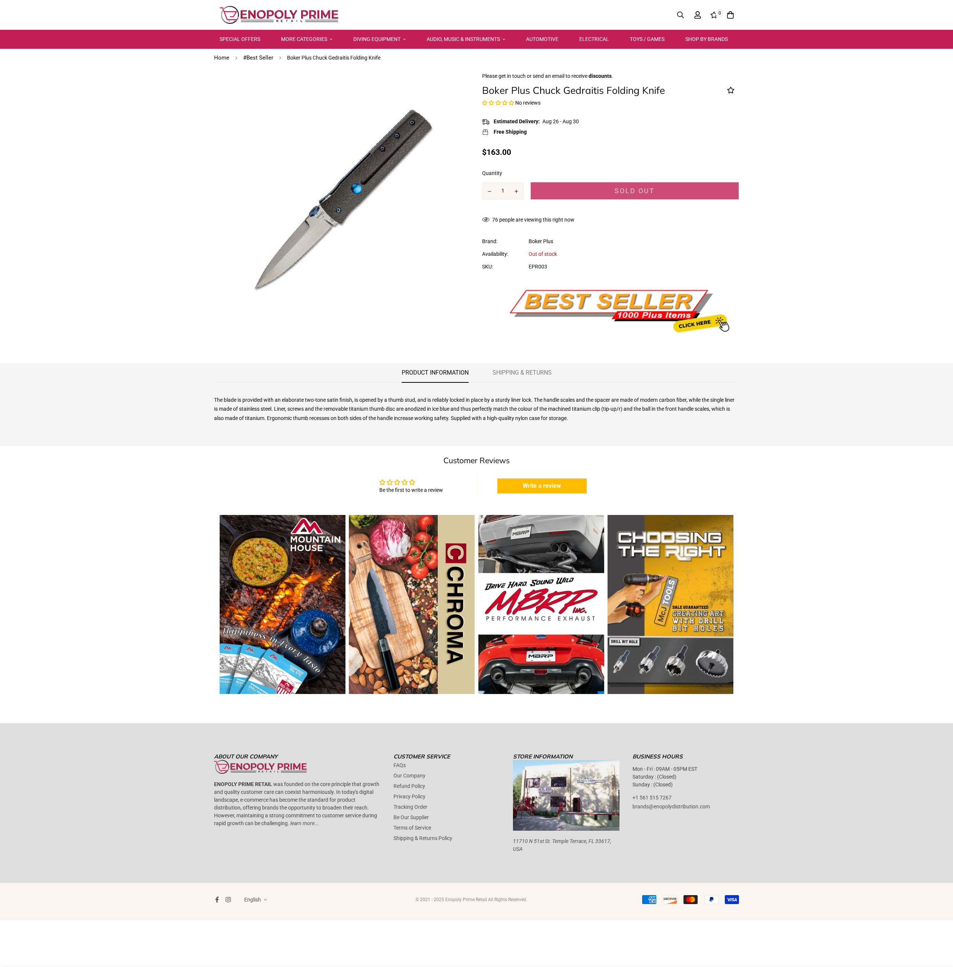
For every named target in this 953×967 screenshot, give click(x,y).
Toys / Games (647, 39)
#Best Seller (258, 57)
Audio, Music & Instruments (463, 39)
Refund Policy (409, 786)
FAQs (399, 765)
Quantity (492, 173)
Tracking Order (410, 807)
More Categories (304, 39)
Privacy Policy (409, 796)
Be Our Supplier (411, 817)
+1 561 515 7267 (652, 798)
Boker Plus (541, 241)
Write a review (542, 485)
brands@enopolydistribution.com (671, 806)
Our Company (409, 776)
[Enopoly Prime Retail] (279, 15)
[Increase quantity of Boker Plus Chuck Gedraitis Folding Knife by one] (517, 191)
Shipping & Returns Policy (422, 838)
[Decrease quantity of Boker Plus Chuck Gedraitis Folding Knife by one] (489, 191)
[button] (498, 103)
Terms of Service (412, 828)
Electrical (594, 39)
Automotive (542, 39)
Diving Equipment (377, 39)
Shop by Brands (706, 39)
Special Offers (240, 39)
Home (221, 57)
